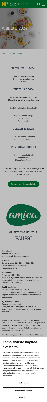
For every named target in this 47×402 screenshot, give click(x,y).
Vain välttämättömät (23, 390)
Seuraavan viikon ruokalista (23, 184)
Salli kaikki (23, 383)
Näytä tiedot (24, 397)
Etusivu (5, 53)
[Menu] (43, 4)
